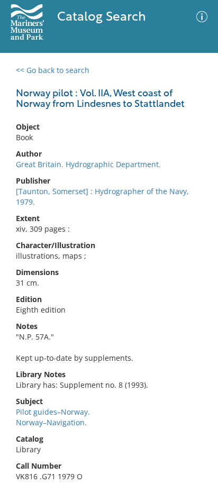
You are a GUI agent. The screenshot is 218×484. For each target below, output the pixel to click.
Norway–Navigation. (51, 422)
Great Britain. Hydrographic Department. (88, 164)
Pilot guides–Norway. (53, 412)
